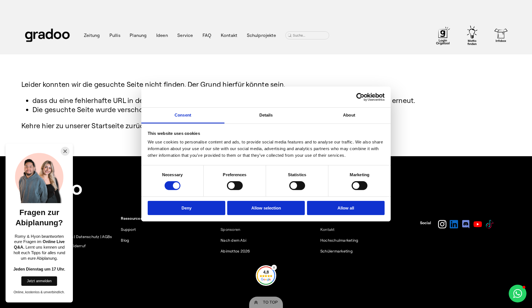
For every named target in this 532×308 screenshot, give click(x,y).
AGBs (107, 236)
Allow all (345, 208)
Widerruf (77, 245)
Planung (138, 35)
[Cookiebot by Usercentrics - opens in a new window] (360, 97)
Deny (186, 208)
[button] (517, 293)
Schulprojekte (261, 35)
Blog (125, 240)
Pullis (114, 35)
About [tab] (349, 115)
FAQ (207, 35)
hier (48, 125)
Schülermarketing (336, 251)
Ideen (162, 35)
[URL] (443, 35)
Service (185, 35)
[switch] (235, 185)
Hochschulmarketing (339, 240)
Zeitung (92, 35)
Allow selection (266, 208)
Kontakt (229, 35)
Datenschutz (87, 236)
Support (128, 229)
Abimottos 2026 (235, 251)
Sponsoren (230, 229)
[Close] (65, 151)
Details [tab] (266, 115)
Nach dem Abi (233, 240)
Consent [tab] (183, 115)
